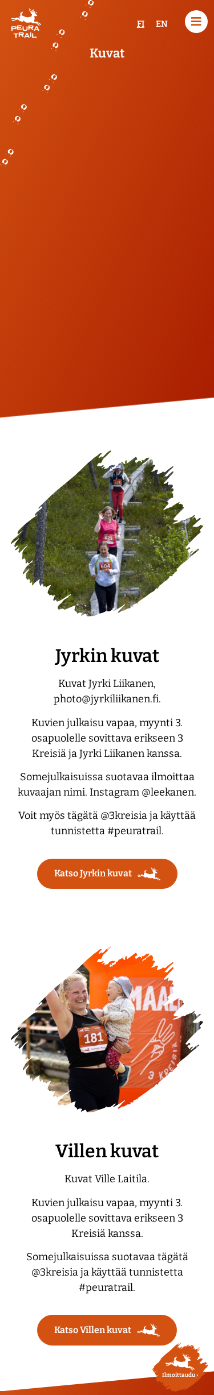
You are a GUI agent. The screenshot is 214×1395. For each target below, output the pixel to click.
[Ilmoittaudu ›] (180, 1361)
